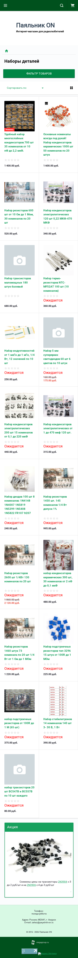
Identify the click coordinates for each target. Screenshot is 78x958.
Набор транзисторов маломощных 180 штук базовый (17, 282)
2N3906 (31, 884)
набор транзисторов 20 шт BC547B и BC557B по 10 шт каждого (19, 791)
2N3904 (62, 881)
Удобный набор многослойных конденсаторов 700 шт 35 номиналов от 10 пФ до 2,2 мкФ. (19, 142)
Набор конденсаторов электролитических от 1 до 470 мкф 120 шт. (58, 428)
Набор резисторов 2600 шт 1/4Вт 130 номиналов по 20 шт (17, 577)
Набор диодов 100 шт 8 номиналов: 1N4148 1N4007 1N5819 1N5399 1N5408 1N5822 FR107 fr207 (19, 505)
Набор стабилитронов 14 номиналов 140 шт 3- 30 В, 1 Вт (57, 723)
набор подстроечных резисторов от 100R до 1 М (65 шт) (19, 723)
